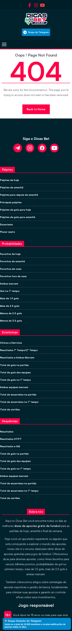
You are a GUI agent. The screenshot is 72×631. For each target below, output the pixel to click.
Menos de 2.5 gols (11, 313)
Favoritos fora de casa (13, 276)
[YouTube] (54, 148)
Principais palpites (10, 202)
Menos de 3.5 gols (11, 320)
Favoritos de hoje (10, 253)
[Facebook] (42, 148)
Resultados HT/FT (10, 438)
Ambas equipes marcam (14, 387)
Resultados (6, 431)
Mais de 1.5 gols (9, 298)
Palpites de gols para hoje (15, 209)
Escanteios (6, 224)
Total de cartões (10, 409)
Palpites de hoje (9, 180)
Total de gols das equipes (15, 372)
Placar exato (7, 231)
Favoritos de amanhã (12, 261)
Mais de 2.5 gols (9, 305)
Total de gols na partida (14, 365)
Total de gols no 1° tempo (15, 379)
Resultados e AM (10, 446)
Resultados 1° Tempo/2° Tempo (19, 350)
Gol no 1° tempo (9, 290)
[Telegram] (17, 148)
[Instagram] (30, 148)
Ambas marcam (9, 283)
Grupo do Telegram (38, 32)
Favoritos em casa (10, 268)
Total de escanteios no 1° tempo (19, 401)
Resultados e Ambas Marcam (17, 357)
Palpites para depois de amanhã (19, 194)
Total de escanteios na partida (18, 394)
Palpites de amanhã (11, 187)
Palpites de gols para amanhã (17, 217)
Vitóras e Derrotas (11, 342)
